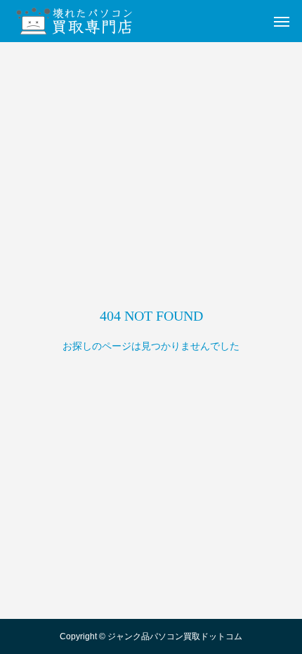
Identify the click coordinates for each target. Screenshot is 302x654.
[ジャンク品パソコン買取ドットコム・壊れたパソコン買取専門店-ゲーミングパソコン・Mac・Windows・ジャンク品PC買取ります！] (77, 21)
